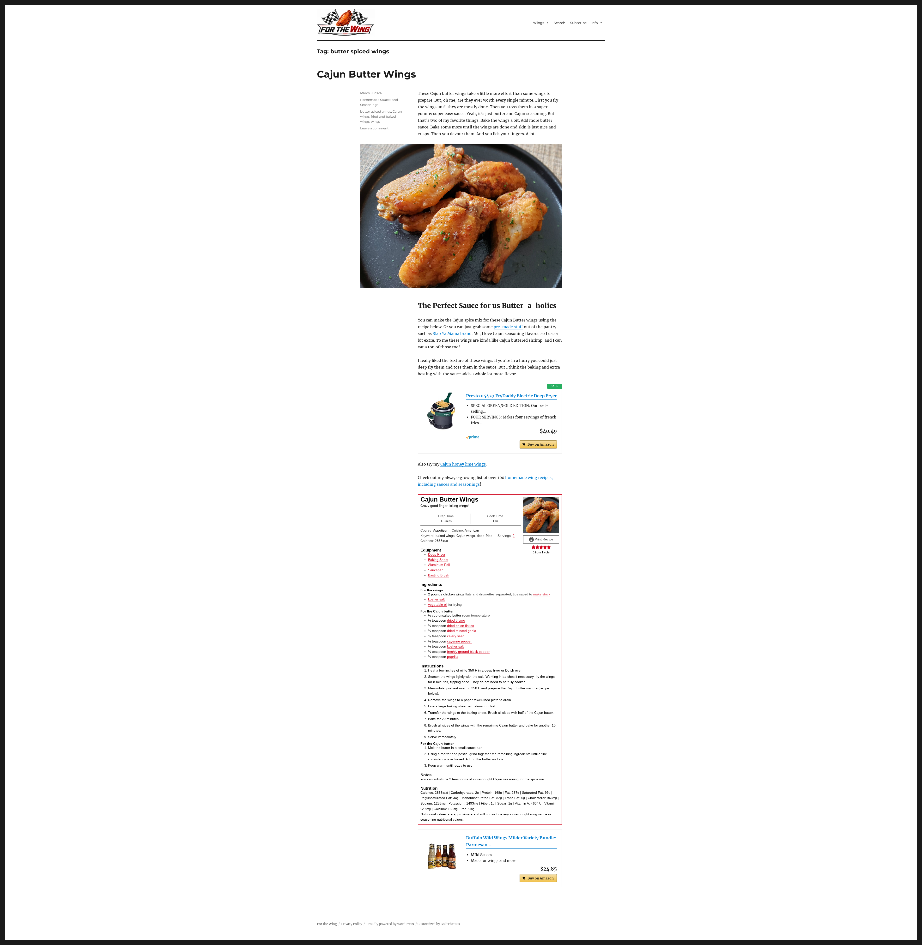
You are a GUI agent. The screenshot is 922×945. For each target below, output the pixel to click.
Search (559, 23)
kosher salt (436, 599)
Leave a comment (374, 128)
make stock (541, 594)
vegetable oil (437, 604)
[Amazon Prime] (511, 437)
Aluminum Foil (439, 565)
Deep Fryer (436, 554)
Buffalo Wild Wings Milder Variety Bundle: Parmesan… (511, 841)
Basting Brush (438, 575)
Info (594, 23)
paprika (452, 657)
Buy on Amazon (541, 444)
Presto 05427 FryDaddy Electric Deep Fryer (511, 396)
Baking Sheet (438, 560)
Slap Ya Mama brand (452, 333)
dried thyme (456, 620)
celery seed (456, 636)
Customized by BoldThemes (439, 924)
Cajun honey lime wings (463, 464)
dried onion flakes (460, 626)
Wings (538, 23)
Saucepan (435, 570)
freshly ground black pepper (468, 652)
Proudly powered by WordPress (390, 924)
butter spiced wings (375, 111)
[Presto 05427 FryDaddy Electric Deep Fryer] (442, 412)
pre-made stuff (508, 326)
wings (375, 121)
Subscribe (578, 23)
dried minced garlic (461, 631)
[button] (533, 547)
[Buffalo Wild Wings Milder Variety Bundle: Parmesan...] (442, 854)
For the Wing (327, 924)
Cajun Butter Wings (366, 74)
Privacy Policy (351, 924)
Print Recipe (543, 539)
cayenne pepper (459, 641)
